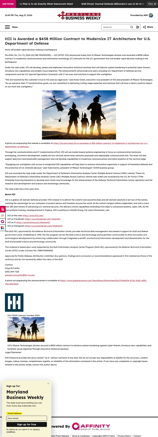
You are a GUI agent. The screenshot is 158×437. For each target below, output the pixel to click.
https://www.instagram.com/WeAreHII (43, 226)
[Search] (132, 27)
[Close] (48, 383)
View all (152, 4)
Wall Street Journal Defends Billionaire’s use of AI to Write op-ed (118, 3)
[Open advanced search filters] (138, 27)
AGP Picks (8, 4)
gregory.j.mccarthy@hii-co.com (20, 275)
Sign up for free (26, 424)
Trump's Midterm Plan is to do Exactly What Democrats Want (38, 3)
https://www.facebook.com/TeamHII (42, 219)
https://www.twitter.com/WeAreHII (33, 222)
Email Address (14, 413)
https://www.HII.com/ (33, 215)
